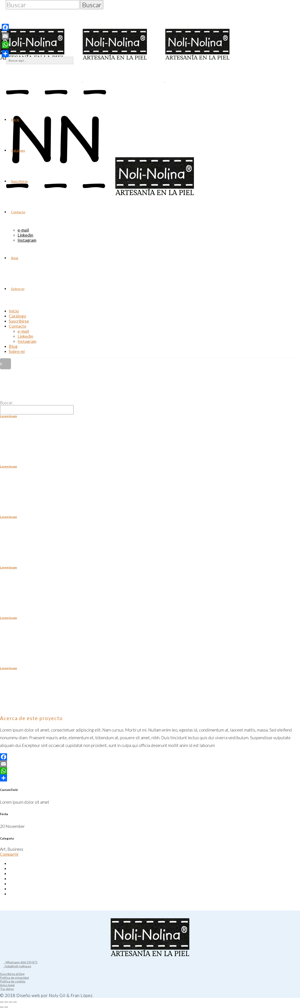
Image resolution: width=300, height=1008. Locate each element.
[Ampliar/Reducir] (2, 1002)
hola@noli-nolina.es (17, 966)
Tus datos (7, 989)
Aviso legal (7, 985)
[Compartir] (150, 777)
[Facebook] (150, 756)
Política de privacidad (14, 977)
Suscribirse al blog (12, 974)
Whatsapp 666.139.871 (21, 962)
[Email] (150, 763)
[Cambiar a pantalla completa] (6, 1002)
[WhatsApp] (150, 770)
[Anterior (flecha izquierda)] (2, 1007)
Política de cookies (12, 981)
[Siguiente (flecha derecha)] (6, 1007)
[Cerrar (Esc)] (15, 1002)
